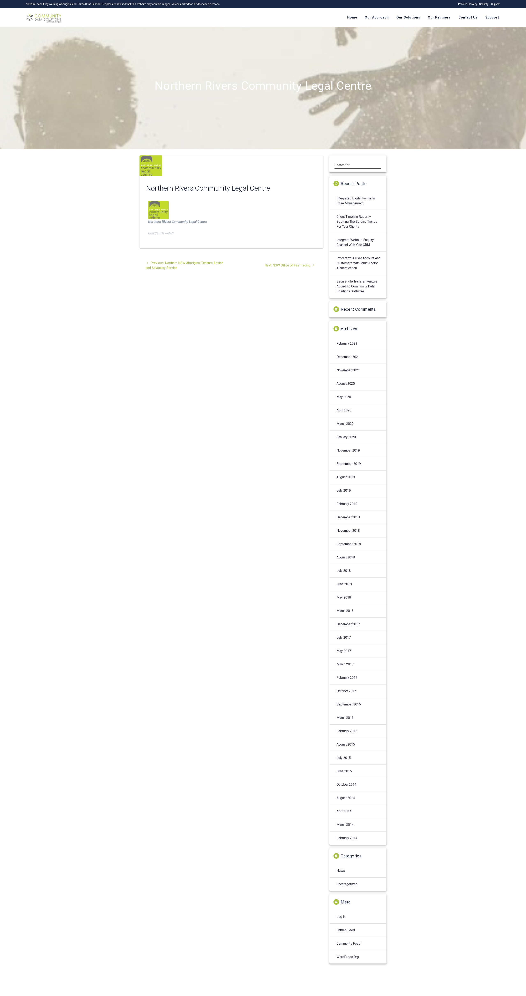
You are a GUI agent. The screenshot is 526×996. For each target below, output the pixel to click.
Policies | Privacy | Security (473, 4)
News (341, 871)
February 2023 (347, 343)
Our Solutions (408, 17)
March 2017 (345, 664)
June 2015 (344, 771)
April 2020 (344, 410)
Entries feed (346, 930)
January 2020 (346, 437)
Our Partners (439, 17)
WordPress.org (348, 957)
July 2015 (344, 758)
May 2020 (344, 397)
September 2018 (349, 544)
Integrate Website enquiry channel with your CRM (355, 242)
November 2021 (348, 370)
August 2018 (346, 557)
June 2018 (344, 584)
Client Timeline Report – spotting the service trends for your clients (357, 221)
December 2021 (348, 357)
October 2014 (346, 784)
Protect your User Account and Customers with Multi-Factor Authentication (359, 263)
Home (352, 17)
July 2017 (344, 637)
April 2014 (344, 811)
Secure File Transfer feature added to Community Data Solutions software (357, 286)
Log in (341, 917)
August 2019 (346, 477)
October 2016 (346, 691)
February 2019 (347, 504)
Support (495, 4)
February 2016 (347, 731)
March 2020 (345, 424)
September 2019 (349, 464)
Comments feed (348, 943)
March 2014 (345, 825)
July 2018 (344, 571)
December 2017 (348, 624)
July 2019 (344, 490)
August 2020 (346, 384)
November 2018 (348, 531)
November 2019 (348, 450)
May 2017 (344, 651)
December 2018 (348, 517)
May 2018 (344, 597)
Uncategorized (347, 884)
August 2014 (346, 798)
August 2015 (346, 744)
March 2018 (345, 611)
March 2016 (345, 718)
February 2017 (347, 678)
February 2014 (347, 838)
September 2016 (349, 704)
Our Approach (377, 17)
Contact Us (468, 17)
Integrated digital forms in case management (356, 200)
